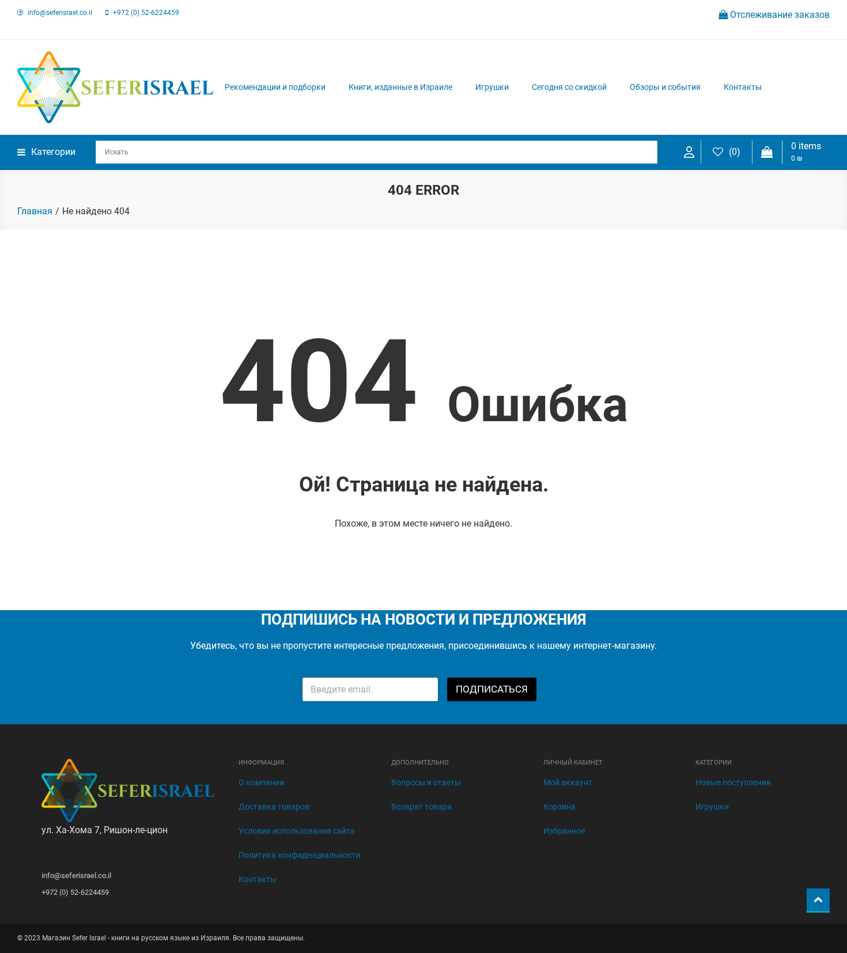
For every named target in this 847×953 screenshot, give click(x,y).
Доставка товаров (274, 806)
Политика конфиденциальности (299, 855)
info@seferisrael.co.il (60, 13)
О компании (261, 782)
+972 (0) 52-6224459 (146, 13)
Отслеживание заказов (779, 14)
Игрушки (492, 87)
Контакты (743, 87)
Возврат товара (421, 806)
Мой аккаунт (567, 782)
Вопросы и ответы (426, 782)
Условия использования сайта (297, 830)
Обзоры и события (665, 87)
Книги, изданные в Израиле (400, 87)
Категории (53, 151)
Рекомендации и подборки (275, 87)
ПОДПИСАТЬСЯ (492, 689)
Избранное (564, 830)
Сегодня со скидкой (569, 87)
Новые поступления (733, 782)
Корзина (559, 806)
